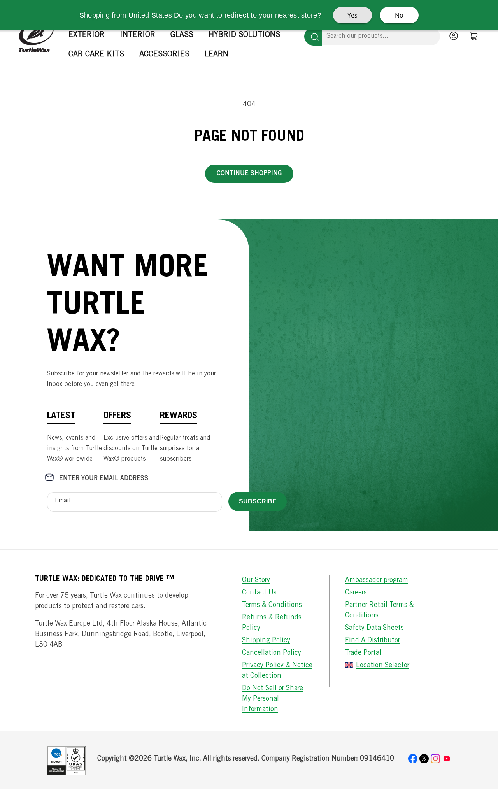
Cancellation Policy (271, 653)
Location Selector (382, 665)
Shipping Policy (266, 640)
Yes (352, 15)
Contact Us (259, 592)
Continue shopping (249, 173)
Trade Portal (363, 653)
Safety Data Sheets (374, 628)
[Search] (313, 36)
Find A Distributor (372, 640)
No (399, 15)
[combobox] (381, 36)
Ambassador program (376, 580)
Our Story (256, 580)
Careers (356, 592)
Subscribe (258, 501)
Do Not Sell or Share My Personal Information (272, 699)
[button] (89, 35)
